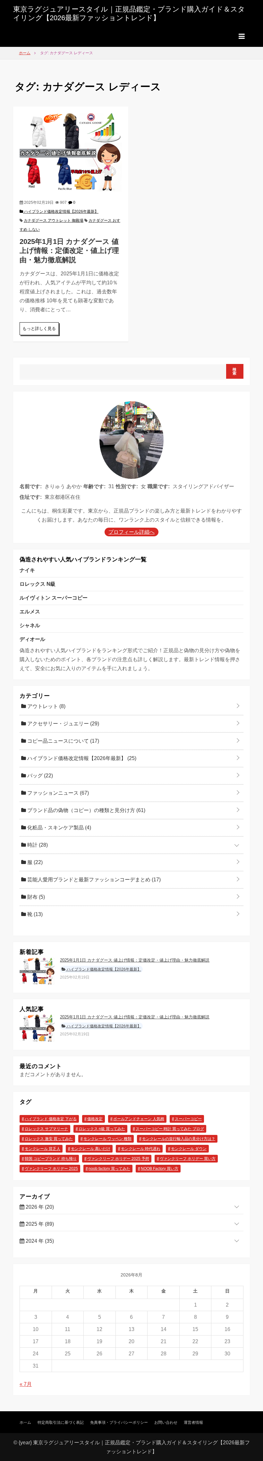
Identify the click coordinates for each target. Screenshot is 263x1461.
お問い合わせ (165, 1422)
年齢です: (94, 486)
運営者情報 (193, 1422)
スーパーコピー (188, 1119)
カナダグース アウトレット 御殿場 (53, 220)
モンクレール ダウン (189, 1148)
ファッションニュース (57, 793)
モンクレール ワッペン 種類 (107, 1139)
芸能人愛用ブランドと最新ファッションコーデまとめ (93, 879)
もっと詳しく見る (39, 328)
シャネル (30, 625)
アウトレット (45, 706)
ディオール (32, 639)
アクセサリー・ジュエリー (62, 723)
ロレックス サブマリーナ (46, 1129)
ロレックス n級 (37, 584)
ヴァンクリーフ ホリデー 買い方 (188, 1158)
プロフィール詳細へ (131, 532)
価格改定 (95, 1119)
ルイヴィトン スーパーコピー (54, 598)
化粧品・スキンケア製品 (58, 827)
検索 (235, 371)
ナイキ (27, 570)
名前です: (31, 486)
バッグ (39, 775)
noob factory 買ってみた (109, 1168)
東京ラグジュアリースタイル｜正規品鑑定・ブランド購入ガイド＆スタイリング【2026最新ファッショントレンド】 (129, 13)
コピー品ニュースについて (62, 741)
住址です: (31, 497)
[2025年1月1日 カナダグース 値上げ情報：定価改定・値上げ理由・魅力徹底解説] (71, 152)
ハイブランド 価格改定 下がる (51, 1119)
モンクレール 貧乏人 (42, 1148)
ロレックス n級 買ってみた (102, 1129)
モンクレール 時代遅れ (140, 1148)
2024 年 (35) (39, 1241)
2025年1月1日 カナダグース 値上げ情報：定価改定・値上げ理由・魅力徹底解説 (69, 251)
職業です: (159, 486)
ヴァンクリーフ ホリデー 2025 (51, 1168)
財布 (35, 897)
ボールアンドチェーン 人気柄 (138, 1119)
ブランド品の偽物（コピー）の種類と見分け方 (85, 810)
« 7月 (26, 1384)
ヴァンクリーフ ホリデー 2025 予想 (118, 1158)
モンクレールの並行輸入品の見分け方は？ (178, 1139)
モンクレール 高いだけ (90, 1148)
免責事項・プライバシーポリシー (119, 1422)
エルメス (30, 611)
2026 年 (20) (39, 1207)
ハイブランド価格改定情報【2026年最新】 (60, 211)
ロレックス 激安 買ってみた (49, 1139)
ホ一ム (25, 1422)
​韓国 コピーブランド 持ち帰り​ (51, 1158)
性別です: (127, 486)
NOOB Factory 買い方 (159, 1168)
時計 (37, 845)
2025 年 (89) (39, 1224)
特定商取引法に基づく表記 (61, 1422)
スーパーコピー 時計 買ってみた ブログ (170, 1129)
